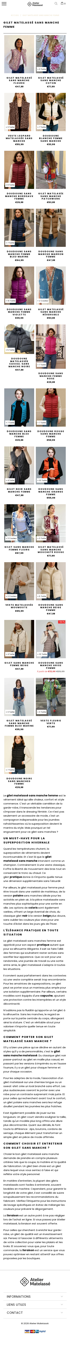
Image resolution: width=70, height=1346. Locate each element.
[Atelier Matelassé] (35, 5)
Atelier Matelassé (39, 1323)
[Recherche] (56, 4)
